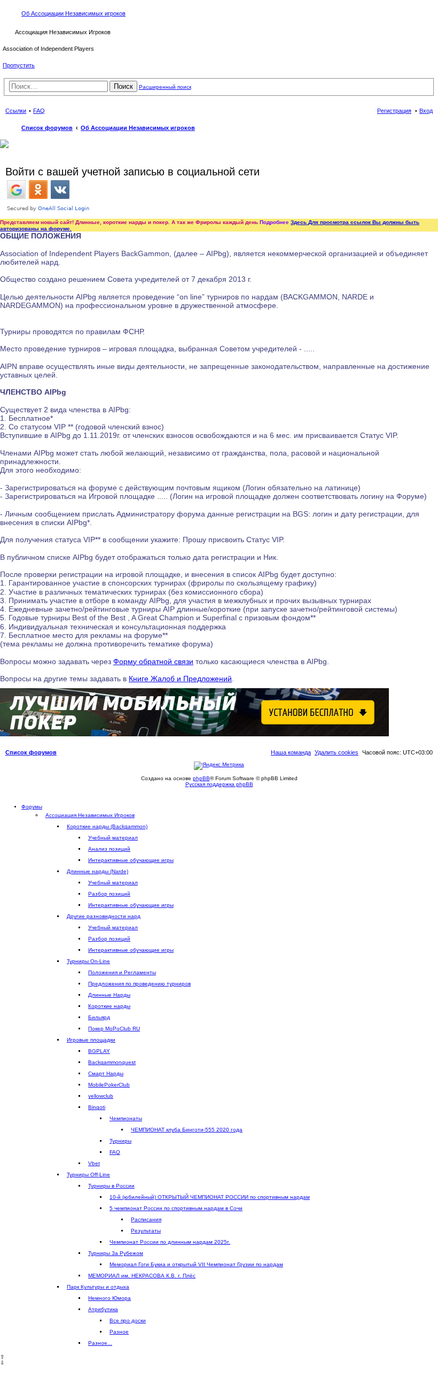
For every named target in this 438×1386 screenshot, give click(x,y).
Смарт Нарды (105, 1073)
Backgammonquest (112, 1062)
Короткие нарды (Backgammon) (107, 826)
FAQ (115, 1152)
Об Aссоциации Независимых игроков (73, 13)
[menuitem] (336, 752)
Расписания (146, 1219)
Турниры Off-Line (88, 1174)
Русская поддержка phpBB (219, 784)
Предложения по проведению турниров (139, 984)
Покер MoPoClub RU (114, 1028)
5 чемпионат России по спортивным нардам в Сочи (176, 1208)
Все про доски (128, 1320)
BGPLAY (99, 1051)
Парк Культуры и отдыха (98, 1287)
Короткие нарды (109, 1006)
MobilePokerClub (109, 1085)
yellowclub (100, 1096)
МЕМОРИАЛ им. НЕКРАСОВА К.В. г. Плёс (141, 1276)
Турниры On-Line (88, 961)
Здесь (299, 222)
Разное (119, 1332)
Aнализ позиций (109, 849)
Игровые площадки (91, 1040)
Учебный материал (113, 838)
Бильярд (99, 1017)
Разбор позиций (109, 894)
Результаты (146, 1231)
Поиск (123, 86)
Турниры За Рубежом (115, 1253)
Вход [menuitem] (426, 110)
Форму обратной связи (153, 661)
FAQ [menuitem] (39, 110)
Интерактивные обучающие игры (131, 860)
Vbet (94, 1163)
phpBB (201, 778)
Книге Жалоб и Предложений (180, 678)
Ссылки (15, 110)
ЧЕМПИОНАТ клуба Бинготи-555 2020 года (187, 1130)
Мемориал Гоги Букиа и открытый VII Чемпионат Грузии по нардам (196, 1264)
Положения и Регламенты (122, 972)
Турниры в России (111, 1186)
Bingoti (96, 1107)
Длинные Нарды (109, 995)
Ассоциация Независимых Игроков (90, 815)
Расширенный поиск (165, 87)
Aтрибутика (103, 1309)
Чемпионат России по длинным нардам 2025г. (170, 1242)
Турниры (120, 1141)
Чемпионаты (126, 1118)
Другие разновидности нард (103, 916)
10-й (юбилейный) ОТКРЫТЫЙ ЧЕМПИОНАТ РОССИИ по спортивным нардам (210, 1197)
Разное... (100, 1343)
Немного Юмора (109, 1298)
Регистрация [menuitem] (394, 110)
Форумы (31, 807)
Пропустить (19, 65)
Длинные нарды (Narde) (97, 871)
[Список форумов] (9, 31)
